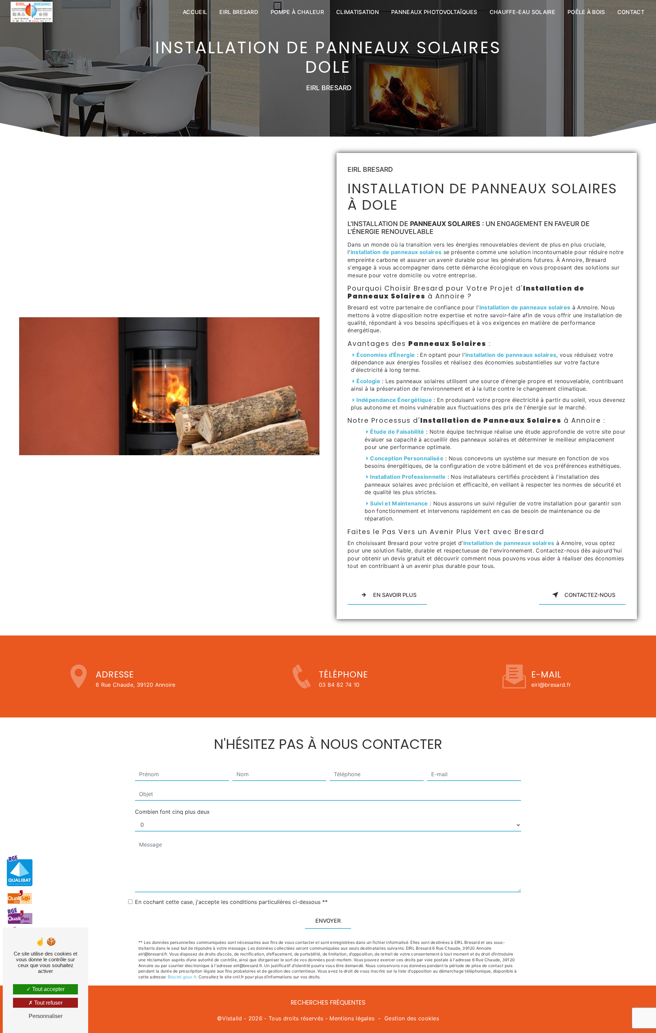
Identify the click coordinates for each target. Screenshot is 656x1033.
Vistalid (232, 1018)
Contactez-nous (589, 594)
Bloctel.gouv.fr (182, 976)
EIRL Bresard (238, 12)
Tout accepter (48, 989)
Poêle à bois (586, 12)
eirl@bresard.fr (551, 684)
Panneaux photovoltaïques (434, 12)
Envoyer (328, 920)
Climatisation (357, 12)
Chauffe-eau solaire (522, 12)
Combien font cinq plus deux (172, 811)
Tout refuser (48, 1003)
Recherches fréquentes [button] (328, 1003)
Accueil (195, 12)
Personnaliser (46, 1016)
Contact (630, 12)
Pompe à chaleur (297, 12)
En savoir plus (394, 594)
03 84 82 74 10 (339, 684)
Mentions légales (351, 1018)
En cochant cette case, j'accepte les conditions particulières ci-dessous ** (231, 901)
